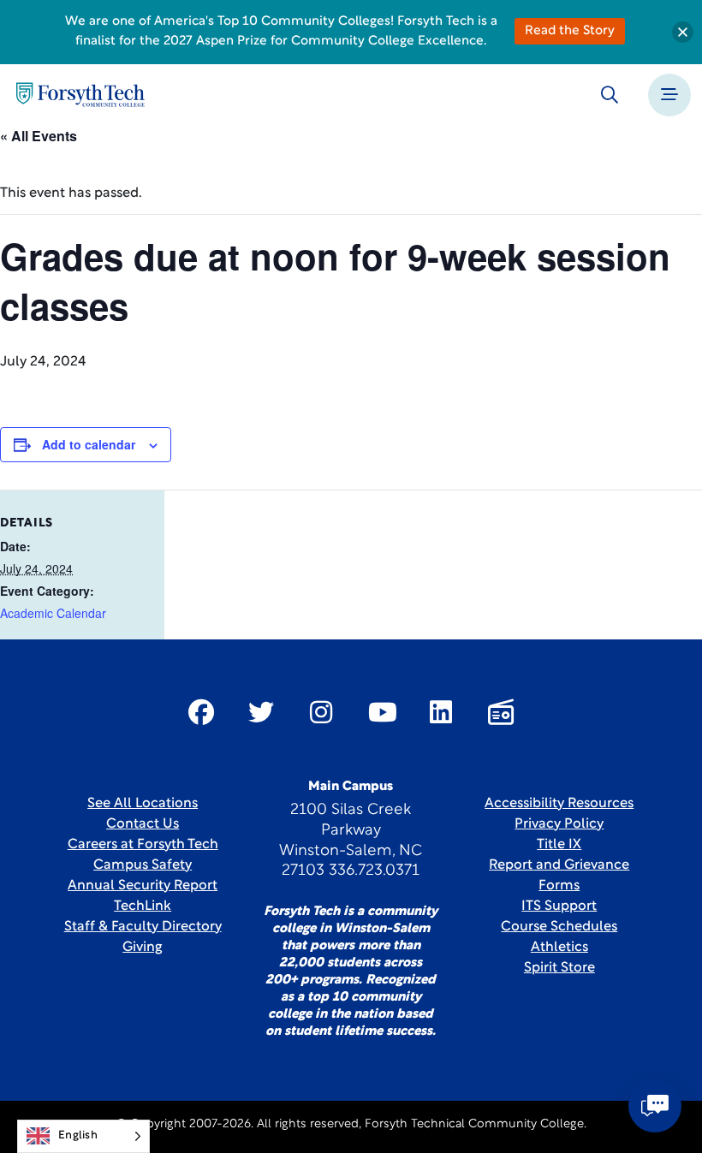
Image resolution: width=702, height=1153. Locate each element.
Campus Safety (142, 865)
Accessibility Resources (559, 804)
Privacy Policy (559, 824)
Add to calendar (88, 444)
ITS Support (559, 906)
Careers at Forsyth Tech (143, 845)
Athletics (559, 947)
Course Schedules (559, 927)
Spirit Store (559, 968)
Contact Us (142, 824)
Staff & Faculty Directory (143, 927)
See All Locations (142, 804)
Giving (142, 947)
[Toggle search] (609, 95)
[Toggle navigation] (669, 95)
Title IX (559, 845)
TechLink (142, 906)
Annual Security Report (142, 886)
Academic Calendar (53, 612)
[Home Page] (80, 94)
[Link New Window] (201, 712)
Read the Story (570, 31)
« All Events (38, 136)
